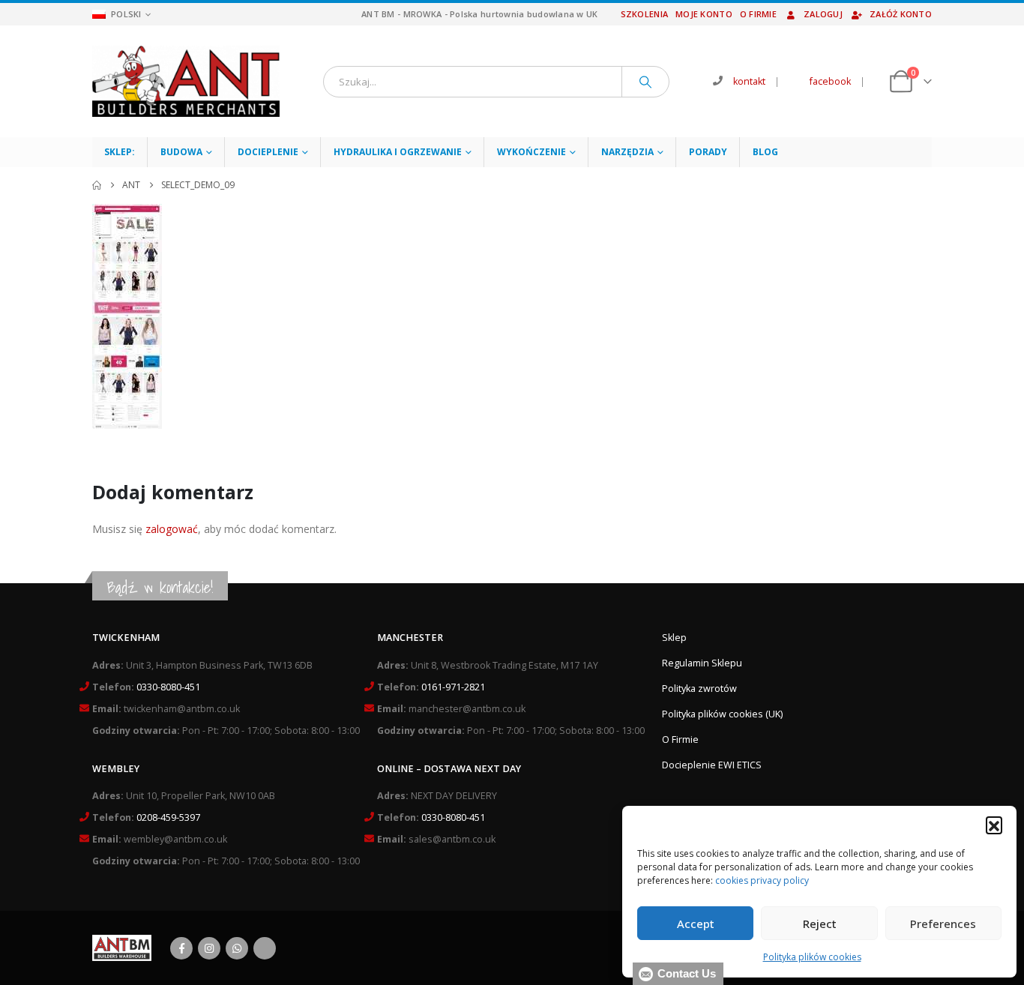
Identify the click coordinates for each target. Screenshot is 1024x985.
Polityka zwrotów (699, 688)
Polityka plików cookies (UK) (722, 714)
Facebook (181, 948)
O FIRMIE (758, 13)
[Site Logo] (186, 81)
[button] (994, 824)
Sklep (674, 637)
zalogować (171, 529)
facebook (830, 81)
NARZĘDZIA (627, 151)
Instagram (209, 948)
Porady (708, 151)
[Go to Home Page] (96, 185)
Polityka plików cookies (812, 957)
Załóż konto (901, 13)
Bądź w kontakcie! (160, 587)
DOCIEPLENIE (268, 151)
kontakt (749, 81)
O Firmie (680, 739)
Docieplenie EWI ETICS (712, 765)
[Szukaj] (645, 82)
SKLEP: (119, 151)
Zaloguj (823, 13)
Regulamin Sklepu (702, 663)
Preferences (943, 923)
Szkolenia (644, 13)
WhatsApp (237, 948)
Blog (765, 151)
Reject (820, 923)
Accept (695, 923)
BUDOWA (181, 151)
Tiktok (264, 948)
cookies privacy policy (762, 880)
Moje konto (703, 13)
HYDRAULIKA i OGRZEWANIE (398, 151)
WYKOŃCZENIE (531, 151)
